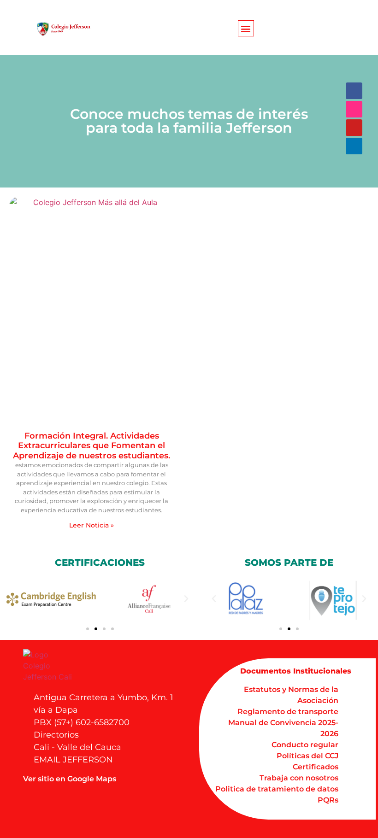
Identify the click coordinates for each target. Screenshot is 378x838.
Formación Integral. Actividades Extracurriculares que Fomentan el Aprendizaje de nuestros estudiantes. (91, 446)
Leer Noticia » (91, 525)
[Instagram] (354, 109)
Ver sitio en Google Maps (69, 778)
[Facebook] (354, 90)
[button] (246, 28)
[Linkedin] (354, 146)
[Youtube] (354, 127)
